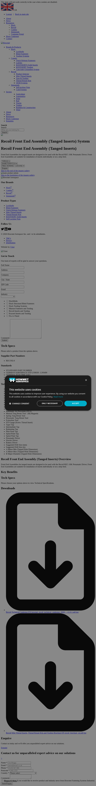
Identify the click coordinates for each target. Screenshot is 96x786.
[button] (19, 403)
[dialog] (48, 393)
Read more (58, 396)
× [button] (86, 380)
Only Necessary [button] (50, 403)
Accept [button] (75, 403)
